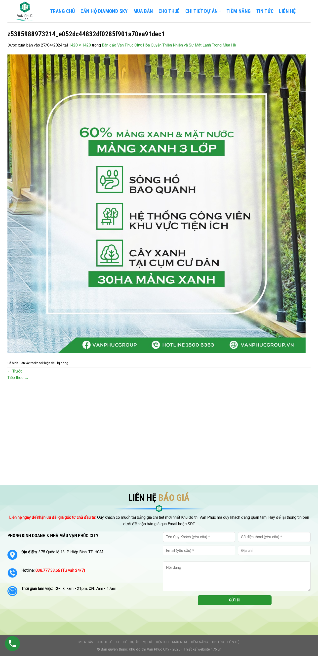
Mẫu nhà (179, 642)
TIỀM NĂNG (239, 11)
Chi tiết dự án (128, 642)
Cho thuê (169, 11)
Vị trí (147, 642)
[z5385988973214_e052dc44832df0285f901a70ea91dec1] (156, 203)
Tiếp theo (18, 377)
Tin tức (218, 642)
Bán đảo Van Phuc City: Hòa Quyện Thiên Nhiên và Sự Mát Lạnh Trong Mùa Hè (169, 45)
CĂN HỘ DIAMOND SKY (104, 11)
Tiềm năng (199, 642)
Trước (14, 371)
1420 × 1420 (80, 45)
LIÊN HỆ (287, 11)
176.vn (216, 649)
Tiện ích (162, 642)
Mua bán (143, 11)
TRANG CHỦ (62, 11)
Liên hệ (233, 642)
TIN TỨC (265, 11)
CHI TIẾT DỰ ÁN (201, 11)
